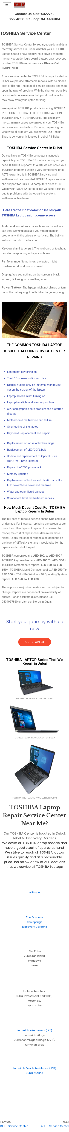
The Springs (34, 922)
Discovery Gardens (34, 927)
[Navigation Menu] (7, 5)
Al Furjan (34, 892)
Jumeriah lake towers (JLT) (34, 1030)
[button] (34, 642)
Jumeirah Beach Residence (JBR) (34, 1068)
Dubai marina (34, 1073)
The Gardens (34, 917)
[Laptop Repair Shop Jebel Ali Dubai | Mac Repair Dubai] (19, 5)
